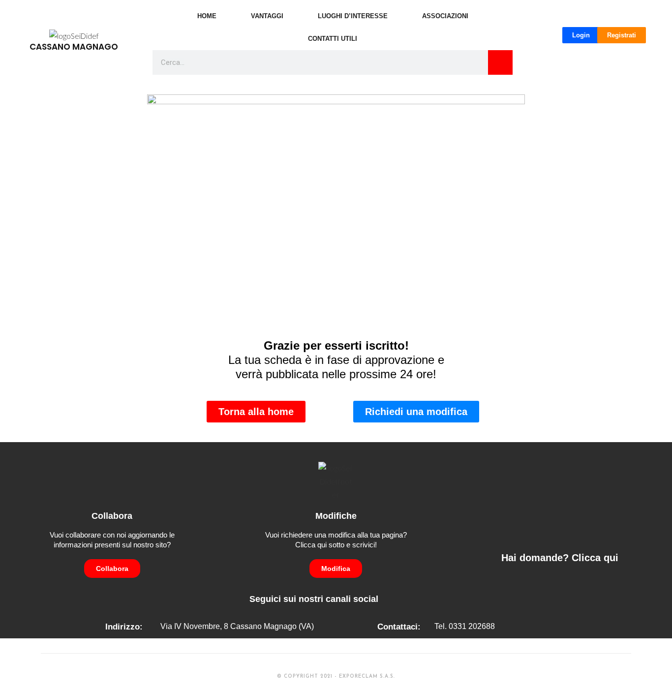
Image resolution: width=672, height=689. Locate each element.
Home (206, 16)
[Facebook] (389, 599)
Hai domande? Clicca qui (559, 557)
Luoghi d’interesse (353, 16)
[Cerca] (500, 62)
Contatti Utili (332, 38)
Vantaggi (267, 16)
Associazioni (445, 16)
